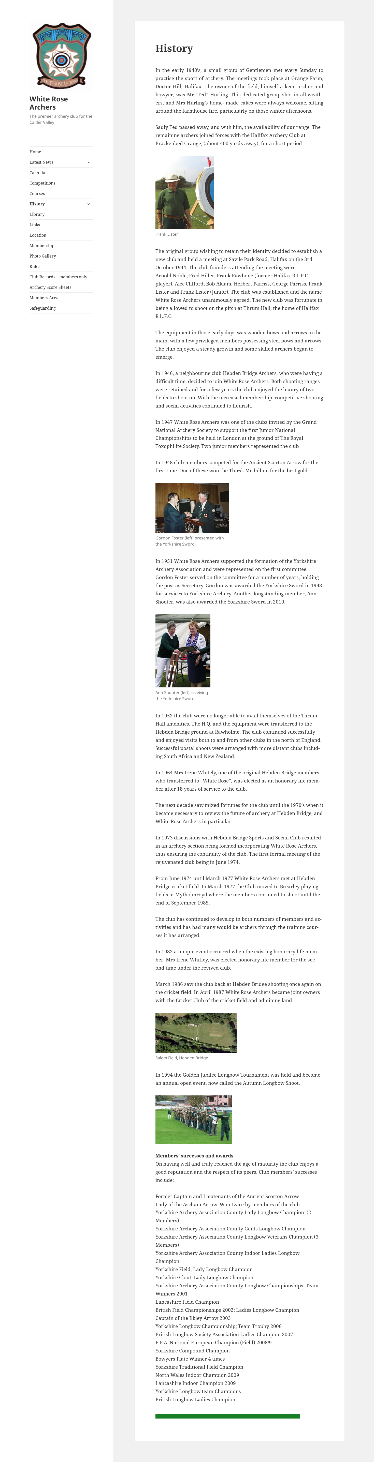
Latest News (41, 162)
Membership (42, 245)
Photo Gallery (43, 256)
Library (37, 214)
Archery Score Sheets (50, 287)
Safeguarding (43, 308)
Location (38, 235)
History (37, 204)
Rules (35, 266)
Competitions (42, 183)
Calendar (38, 172)
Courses (37, 193)
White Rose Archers (49, 103)
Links (35, 225)
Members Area (44, 297)
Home (35, 152)
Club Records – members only (58, 277)
